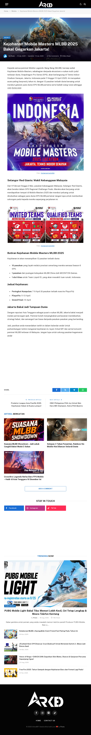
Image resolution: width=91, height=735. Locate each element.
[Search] (84, 4)
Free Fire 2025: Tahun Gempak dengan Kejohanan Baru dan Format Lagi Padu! (51, 670)
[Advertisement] (45, 361)
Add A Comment (45, 489)
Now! (45, 556)
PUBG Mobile (10, 606)
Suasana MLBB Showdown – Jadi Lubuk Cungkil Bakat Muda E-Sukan (21, 445)
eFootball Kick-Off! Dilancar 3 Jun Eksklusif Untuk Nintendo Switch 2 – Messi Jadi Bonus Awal (52, 645)
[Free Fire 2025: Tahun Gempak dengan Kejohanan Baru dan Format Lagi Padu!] (10, 672)
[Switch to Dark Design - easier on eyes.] (80, 4)
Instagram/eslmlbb (48, 173)
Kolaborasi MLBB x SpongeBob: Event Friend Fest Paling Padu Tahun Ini (48, 631)
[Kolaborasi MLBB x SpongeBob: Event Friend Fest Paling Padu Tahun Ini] (10, 634)
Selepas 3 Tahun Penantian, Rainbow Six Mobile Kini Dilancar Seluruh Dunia (65, 445)
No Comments (54, 56)
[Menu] (6, 4)
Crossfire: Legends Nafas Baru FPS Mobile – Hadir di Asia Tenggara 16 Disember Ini (24, 478)
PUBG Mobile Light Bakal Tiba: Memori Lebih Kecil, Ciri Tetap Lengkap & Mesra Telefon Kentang (45, 612)
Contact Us (49, 721)
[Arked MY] (45, 4)
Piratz (13, 56)
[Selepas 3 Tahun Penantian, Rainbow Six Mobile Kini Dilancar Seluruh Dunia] (67, 429)
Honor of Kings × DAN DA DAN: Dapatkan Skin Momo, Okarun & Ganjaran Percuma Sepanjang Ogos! (52, 658)
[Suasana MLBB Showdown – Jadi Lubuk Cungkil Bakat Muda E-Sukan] (24, 429)
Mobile (7, 37)
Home (38, 721)
